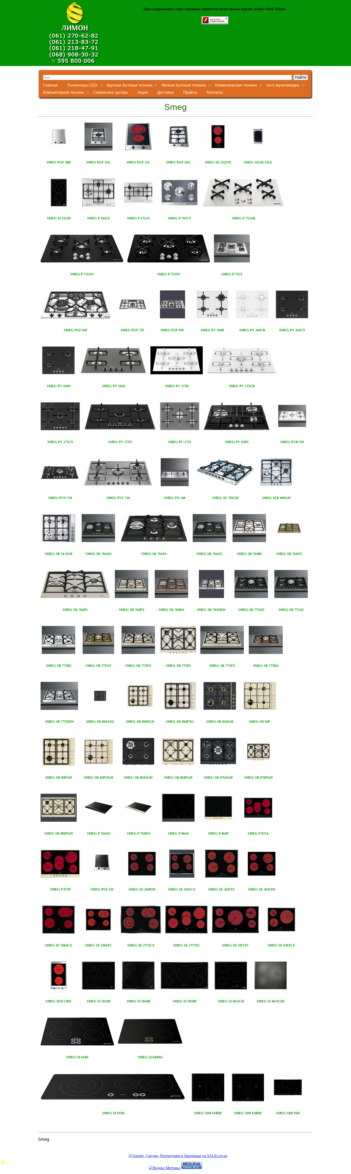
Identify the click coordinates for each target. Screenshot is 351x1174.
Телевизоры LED (82, 85)
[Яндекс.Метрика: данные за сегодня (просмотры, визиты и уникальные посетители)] (164, 1168)
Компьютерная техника (63, 92)
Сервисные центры (110, 92)
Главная (50, 85)
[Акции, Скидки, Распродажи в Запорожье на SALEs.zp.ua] (178, 1156)
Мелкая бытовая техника (184, 85)
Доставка (165, 92)
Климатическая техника (236, 85)
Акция (142, 92)
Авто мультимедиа (282, 85)
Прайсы (190, 92)
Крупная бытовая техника (129, 85)
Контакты (215, 92)
